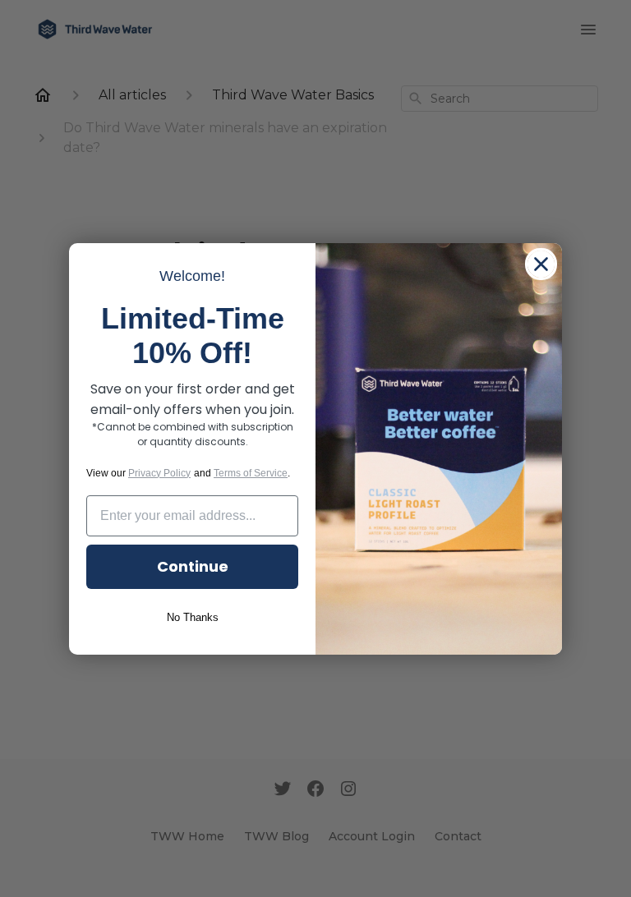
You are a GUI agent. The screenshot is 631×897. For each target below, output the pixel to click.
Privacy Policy (159, 473)
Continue (192, 566)
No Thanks (193, 617)
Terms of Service (251, 473)
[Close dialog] (541, 264)
